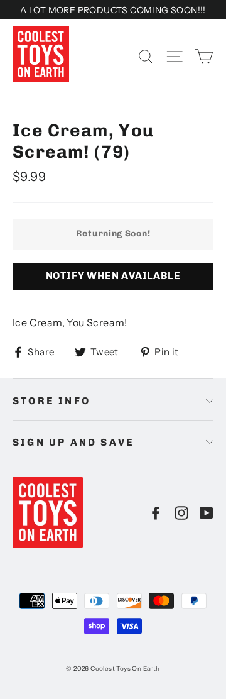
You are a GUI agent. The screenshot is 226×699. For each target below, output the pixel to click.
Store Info (51, 401)
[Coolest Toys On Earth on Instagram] (181, 512)
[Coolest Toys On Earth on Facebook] (156, 512)
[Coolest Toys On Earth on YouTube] (206, 512)
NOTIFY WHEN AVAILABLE (113, 276)
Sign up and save (73, 442)
